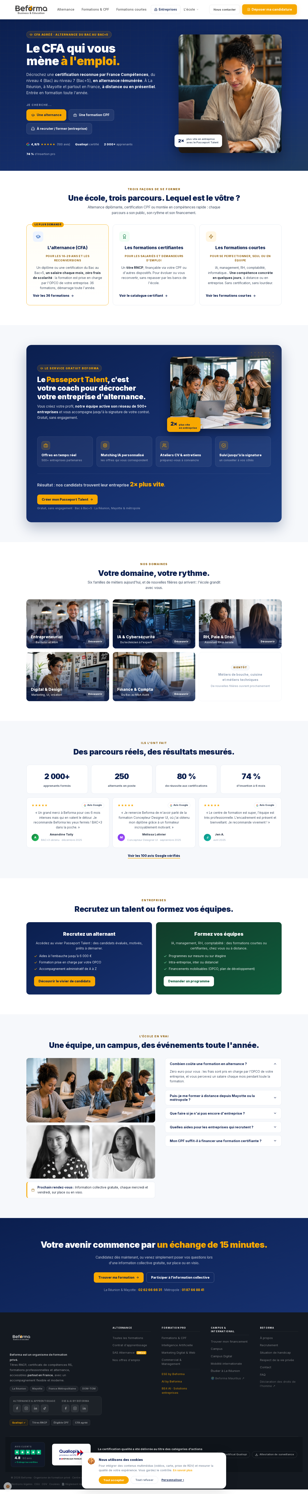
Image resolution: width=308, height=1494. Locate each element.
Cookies (54, 1484)
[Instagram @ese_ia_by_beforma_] (75, 1408)
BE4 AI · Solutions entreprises (174, 1390)
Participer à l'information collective (180, 1277)
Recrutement (269, 1345)
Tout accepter (113, 1480)
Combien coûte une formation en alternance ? (208, 1064)
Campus (217, 1348)
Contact (265, 1367)
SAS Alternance (129, 1352)
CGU (37, 1484)
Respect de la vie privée (277, 1360)
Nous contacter (225, 9)
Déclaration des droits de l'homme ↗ (278, 1384)
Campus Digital (221, 1356)
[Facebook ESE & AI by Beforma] (65, 1408)
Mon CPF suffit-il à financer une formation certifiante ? (216, 1141)
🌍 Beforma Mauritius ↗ (227, 1378)
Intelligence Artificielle (177, 1345)
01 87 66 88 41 (193, 1290)
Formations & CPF (95, 9)
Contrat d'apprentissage (130, 1345)
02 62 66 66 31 (150, 1290)
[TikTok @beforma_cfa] (44, 1408)
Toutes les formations (128, 1338)
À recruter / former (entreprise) (62, 128)
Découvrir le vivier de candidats (65, 981)
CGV (44, 1484)
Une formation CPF (94, 115)
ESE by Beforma (173, 1374)
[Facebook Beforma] (17, 1408)
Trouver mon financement (229, 1341)
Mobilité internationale (226, 1363)
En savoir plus (182, 1470)
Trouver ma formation (116, 1277)
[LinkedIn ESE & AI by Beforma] (84, 1408)
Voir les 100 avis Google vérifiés (154, 856)
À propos (266, 1338)
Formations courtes (131, 9)
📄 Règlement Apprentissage (79, 1484)
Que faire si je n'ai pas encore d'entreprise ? (207, 1113)
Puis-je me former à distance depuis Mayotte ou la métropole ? (212, 1098)
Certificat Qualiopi (235, 1454)
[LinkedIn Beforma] (35, 1408)
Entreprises (168, 9)
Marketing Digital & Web (178, 1352)
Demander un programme (188, 981)
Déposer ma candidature (272, 9)
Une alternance (49, 115)
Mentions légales (21, 1484)
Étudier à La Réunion (225, 1371)
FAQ (263, 1374)
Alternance (65, 9)
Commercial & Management (172, 1362)
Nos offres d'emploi (126, 1360)
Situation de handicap (275, 1352)
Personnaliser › (172, 1480)
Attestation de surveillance (277, 1454)
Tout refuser (144, 1480)
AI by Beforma (172, 1381)
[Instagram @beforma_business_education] (26, 1408)
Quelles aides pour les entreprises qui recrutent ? (211, 1127)
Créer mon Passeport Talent (65, 499)
